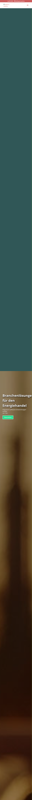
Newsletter (8, 417)
